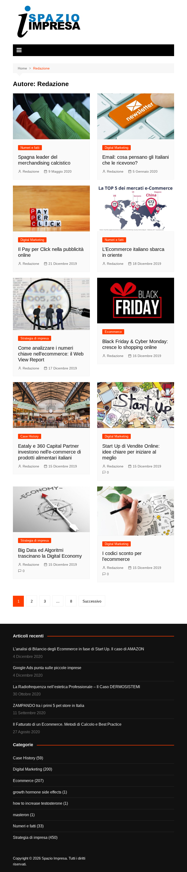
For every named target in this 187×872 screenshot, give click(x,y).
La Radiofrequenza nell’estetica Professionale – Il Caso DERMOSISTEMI (76, 687)
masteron (21, 815)
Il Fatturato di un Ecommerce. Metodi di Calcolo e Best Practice (67, 724)
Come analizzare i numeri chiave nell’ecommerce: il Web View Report (51, 353)
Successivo (92, 601)
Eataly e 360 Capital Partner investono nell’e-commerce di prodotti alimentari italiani (49, 451)
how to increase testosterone (37, 803)
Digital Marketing (116, 147)
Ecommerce (113, 332)
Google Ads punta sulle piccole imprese (47, 668)
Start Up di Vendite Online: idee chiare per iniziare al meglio (131, 451)
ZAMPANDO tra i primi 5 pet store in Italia (48, 706)
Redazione (31, 171)
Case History (29, 436)
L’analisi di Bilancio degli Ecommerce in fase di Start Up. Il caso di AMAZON (78, 649)
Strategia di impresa (34, 338)
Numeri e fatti (29, 147)
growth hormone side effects (37, 792)
